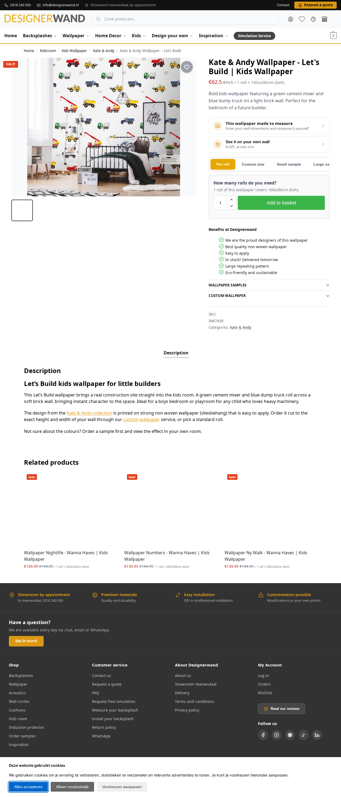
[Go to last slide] (20, 127)
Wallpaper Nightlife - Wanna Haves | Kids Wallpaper (66, 556)
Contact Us (324, 19)
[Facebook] (263, 735)
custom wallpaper (141, 419)
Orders (264, 684)
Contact (283, 5)
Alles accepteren (28, 787)
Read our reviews (285, 709)
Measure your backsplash (115, 710)
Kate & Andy (103, 50)
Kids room (18, 718)
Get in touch (26, 640)
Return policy (104, 727)
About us (183, 675)
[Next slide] (187, 127)
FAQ (313, 19)
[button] (333, 35)
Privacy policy (187, 710)
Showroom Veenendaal (195, 684)
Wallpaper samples (227, 285)
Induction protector (26, 727)
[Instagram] (276, 735)
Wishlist (265, 692)
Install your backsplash (113, 718)
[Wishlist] (108, 480)
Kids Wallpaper (74, 50)
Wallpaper (18, 684)
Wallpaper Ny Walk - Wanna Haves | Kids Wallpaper (266, 556)
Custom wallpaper (227, 295)
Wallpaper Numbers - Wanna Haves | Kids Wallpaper (167, 556)
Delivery (182, 692)
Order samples (22, 735)
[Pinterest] (290, 735)
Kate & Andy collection (89, 413)
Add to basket (281, 203)
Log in (263, 675)
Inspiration (19, 744)
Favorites (302, 19)
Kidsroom (48, 50)
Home (29, 50)
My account (290, 19)
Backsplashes (21, 675)
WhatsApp (101, 735)
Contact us (101, 675)
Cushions (17, 710)
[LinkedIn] (317, 735)
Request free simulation (113, 701)
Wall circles (19, 701)
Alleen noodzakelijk (72, 787)
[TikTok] (303, 735)
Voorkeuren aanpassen (122, 787)
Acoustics (17, 692)
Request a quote (107, 684)
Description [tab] (176, 353)
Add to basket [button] (70, 577)
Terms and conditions (194, 701)
